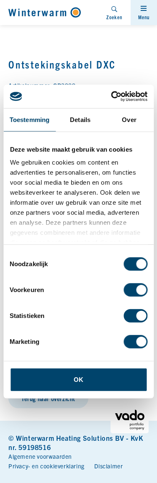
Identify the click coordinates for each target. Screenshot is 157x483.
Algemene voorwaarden (40, 456)
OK (78, 379)
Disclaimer (108, 466)
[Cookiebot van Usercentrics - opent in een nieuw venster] (111, 96)
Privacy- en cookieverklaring (46, 466)
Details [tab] (80, 119)
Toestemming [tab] (29, 119)
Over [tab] (129, 119)
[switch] (135, 289)
